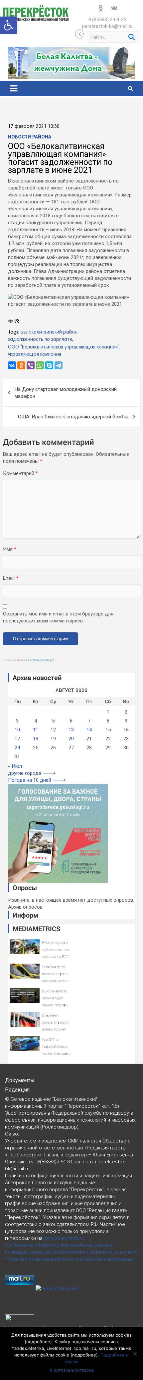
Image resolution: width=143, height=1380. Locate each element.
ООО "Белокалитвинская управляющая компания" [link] (63, 347)
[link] (8, 25)
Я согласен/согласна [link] (72, 1370)
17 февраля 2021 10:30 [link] (34, 126)
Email (10, 578)
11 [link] (35, 730)
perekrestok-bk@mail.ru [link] (107, 26)
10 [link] (17, 730)
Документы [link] (20, 1080)
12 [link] (53, 730)
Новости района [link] (29, 137)
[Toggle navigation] (13, 88)
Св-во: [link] (12, 1134)
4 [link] (35, 721)
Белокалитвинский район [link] (49, 332)
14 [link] (89, 730)
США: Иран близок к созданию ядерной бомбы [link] (73, 417)
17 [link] (17, 739)
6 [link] (71, 721)
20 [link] (71, 739)
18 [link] (35, 739)
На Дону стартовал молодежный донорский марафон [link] (66, 392)
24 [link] (17, 748)
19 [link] (53, 739)
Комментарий (20, 473)
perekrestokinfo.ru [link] (64, 1238)
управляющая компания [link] (34, 354)
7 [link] (89, 721)
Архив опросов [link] (25, 907)
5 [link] (53, 721)
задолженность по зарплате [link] (40, 339)
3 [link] (17, 721)
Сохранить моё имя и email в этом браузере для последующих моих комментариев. (58, 617)
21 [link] (89, 739)
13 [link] (71, 730)
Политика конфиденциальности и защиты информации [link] (69, 1259)
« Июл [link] (15, 766)
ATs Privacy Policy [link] (40, 660)
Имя (9, 549)
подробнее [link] (38, 1341)
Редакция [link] (17, 1090)
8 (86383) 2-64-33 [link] (107, 19)
